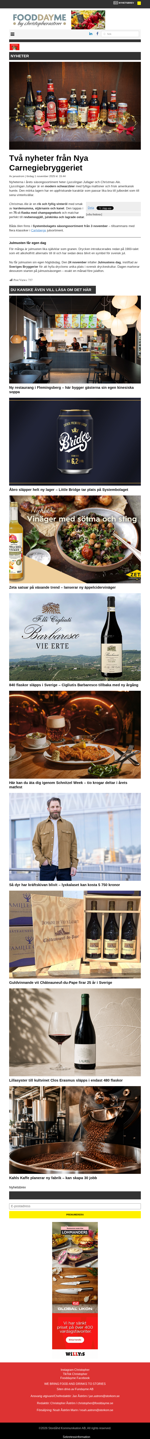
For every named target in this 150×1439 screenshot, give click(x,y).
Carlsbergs (38, 230)
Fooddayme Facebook (75, 1378)
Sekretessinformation (76, 1436)
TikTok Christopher (75, 1374)
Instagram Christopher (75, 1369)
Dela (91, 207)
